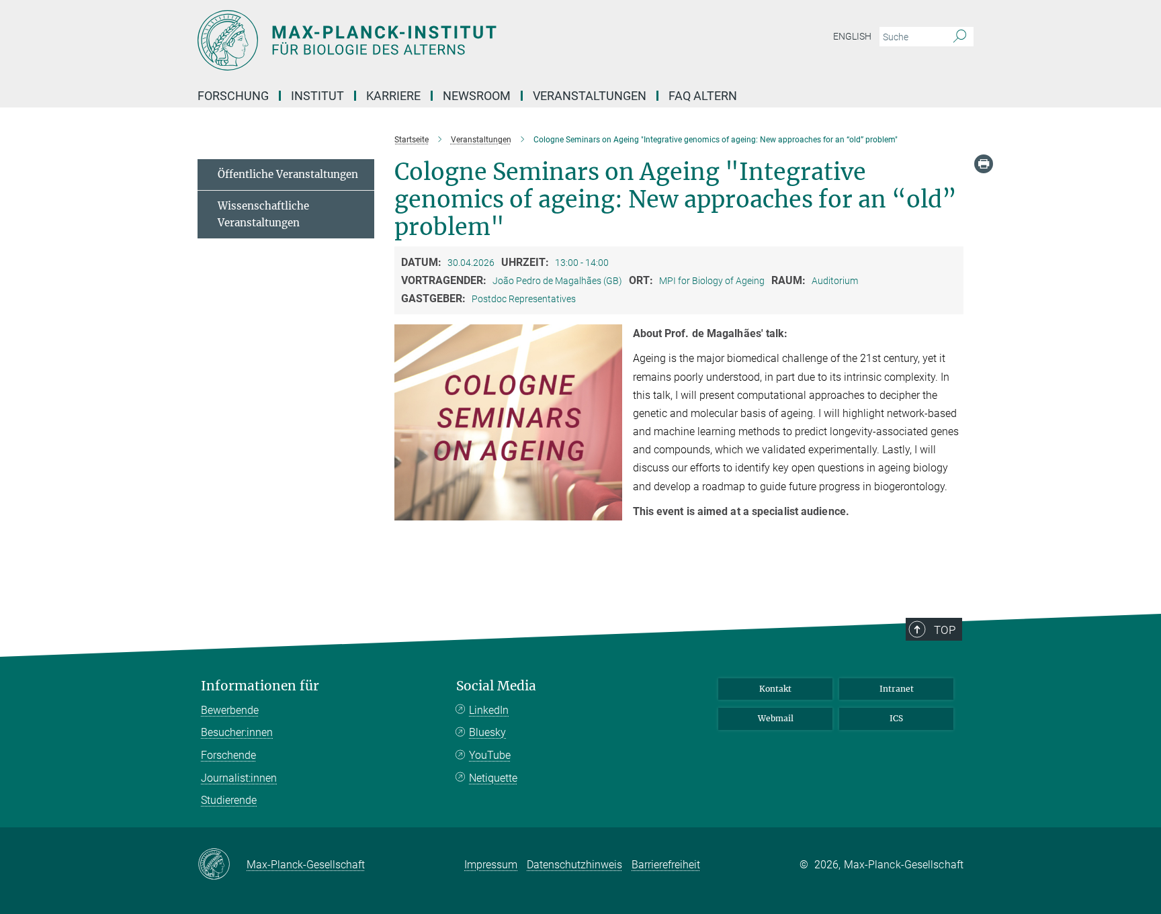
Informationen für (260, 686)
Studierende (229, 800)
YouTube (490, 755)
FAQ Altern (703, 96)
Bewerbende (230, 710)
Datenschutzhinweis (574, 864)
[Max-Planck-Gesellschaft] (222, 865)
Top (944, 630)
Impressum (490, 864)
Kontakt (775, 689)
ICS (896, 718)
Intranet (896, 689)
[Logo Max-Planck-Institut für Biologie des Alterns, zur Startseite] (449, 40)
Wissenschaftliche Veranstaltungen (263, 214)
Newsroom (477, 96)
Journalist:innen (239, 778)
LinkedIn (489, 710)
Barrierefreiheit (666, 864)
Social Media (496, 686)
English (852, 36)
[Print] (984, 164)
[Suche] (960, 37)
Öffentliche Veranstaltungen (288, 174)
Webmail (775, 718)
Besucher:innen (237, 732)
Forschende (228, 755)
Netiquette (493, 778)
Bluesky (487, 732)
